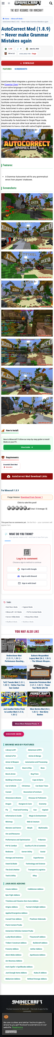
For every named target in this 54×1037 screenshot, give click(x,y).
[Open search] (51, 3)
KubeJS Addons (40, 973)
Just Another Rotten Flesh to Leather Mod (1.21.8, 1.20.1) (14, 712)
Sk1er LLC (11, 53)
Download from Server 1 (32, 497)
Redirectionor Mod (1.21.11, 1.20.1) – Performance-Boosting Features (14, 658)
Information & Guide (14, 816)
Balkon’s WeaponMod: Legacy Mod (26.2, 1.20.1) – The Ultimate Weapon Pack (40, 658)
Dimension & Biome (13, 798)
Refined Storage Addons (37, 979)
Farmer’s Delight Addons (35, 907)
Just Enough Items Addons (16, 973)
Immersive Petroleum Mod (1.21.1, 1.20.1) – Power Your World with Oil (40, 685)
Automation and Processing (36, 762)
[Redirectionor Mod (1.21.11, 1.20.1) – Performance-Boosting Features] (14, 646)
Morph (29, 828)
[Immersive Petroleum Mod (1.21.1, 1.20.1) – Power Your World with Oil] (40, 672)
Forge (34, 54)
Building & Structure (14, 780)
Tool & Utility (11, 876)
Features (7, 69)
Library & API (11, 750)
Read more (17, 1027)
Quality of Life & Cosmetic (35, 846)
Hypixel (45, 810)
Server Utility (27, 852)
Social (42, 852)
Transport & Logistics (36, 870)
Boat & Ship (27, 768)
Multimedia (43, 828)
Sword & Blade (11, 864)
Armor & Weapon (12, 762)
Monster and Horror (13, 828)
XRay (35, 876)
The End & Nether (12, 870)
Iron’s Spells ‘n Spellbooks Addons (19, 967)
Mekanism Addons (13, 979)
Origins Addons (12, 907)
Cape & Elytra (37, 780)
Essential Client (11, 84)
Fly (7, 810)
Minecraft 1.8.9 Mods (14, 612)
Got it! (11, 1032)
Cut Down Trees (42, 786)
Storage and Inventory (14, 858)
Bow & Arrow (10, 774)
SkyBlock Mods (11, 622)
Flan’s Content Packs (14, 925)
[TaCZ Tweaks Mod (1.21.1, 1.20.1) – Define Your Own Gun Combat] (14, 672)
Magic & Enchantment (37, 816)
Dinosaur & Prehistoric (37, 798)
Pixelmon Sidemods (38, 919)
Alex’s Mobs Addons (13, 955)
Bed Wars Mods (12, 607)
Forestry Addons (12, 949)
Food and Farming (20, 810)
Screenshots (21, 69)
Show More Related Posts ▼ (27, 724)
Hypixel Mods (28, 607)
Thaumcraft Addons (37, 937)
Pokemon (42, 840)
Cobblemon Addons (35, 889)
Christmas (26, 786)
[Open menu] (3, 3)
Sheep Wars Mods (31, 617)
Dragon (8, 804)
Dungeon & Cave (25, 804)
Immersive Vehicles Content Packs (19, 931)
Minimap (9, 822)
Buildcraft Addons (40, 943)
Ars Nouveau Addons (14, 961)
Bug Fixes (35, 774)
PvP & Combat (11, 846)
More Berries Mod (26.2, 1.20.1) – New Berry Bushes (40, 712)
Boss (43, 768)
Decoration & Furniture (32, 792)
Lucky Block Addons (13, 937)
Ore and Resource (13, 834)
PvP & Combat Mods (34, 612)
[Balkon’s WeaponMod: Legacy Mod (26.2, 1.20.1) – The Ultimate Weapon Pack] (40, 646)
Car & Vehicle (11, 786)
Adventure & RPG (35, 750)
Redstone (9, 852)
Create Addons (11, 889)
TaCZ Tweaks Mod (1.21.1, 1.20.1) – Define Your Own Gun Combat (14, 685)
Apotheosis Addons (37, 955)
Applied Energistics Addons (16, 913)
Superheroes (38, 858)
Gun (35, 810)
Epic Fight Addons (13, 895)
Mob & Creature (33, 822)
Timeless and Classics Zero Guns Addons (22, 901)
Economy (42, 804)
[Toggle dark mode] (9, 3)
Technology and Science (35, 864)
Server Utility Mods (13, 617)
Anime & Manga (35, 756)
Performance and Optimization (18, 840)
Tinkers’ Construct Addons (16, 943)
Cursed (8, 792)
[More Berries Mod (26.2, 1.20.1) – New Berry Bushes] (40, 699)
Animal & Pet (11, 756)
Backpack (9, 768)
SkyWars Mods (28, 622)
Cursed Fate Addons (14, 919)
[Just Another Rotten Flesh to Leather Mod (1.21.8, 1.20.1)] (14, 699)
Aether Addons (36, 949)
